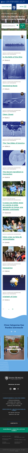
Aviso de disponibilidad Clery (19, 437)
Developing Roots (10, 86)
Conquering (7, 268)
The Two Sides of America (14, 143)
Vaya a (22, 25)
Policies (16, 450)
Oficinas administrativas (6, 443)
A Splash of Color (10, 297)
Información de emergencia (18, 443)
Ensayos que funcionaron (9, 54)
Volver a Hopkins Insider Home (9, 13)
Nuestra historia (6, 436)
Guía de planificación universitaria (12, 53)
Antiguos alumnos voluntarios (6, 439)
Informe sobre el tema (20, 439)
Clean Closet (8, 114)
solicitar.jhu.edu (8, 6)
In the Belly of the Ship (12, 57)
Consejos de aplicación (9, 198)
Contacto (14, 423)
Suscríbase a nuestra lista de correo (14, 429)
